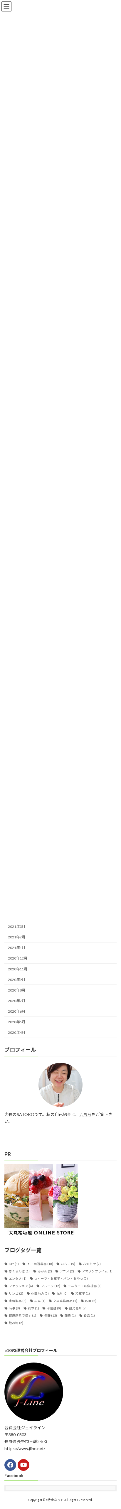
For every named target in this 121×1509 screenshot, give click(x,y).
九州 (62, 1293)
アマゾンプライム (97, 1271)
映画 (90, 1300)
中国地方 (40, 1293)
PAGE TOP (112, 1458)
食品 (89, 1315)
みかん (45, 1271)
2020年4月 (16, 1032)
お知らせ (92, 1263)
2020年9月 (16, 979)
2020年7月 (16, 1001)
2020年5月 (16, 1022)
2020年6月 (16, 1011)
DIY (14, 1263)
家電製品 (17, 1300)
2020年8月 (16, 990)
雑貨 (70, 1315)
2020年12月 (17, 958)
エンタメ (17, 1278)
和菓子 (82, 1293)
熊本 (33, 1308)
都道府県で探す (22, 1315)
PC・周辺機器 (40, 1263)
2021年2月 (16, 937)
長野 (50, 1315)
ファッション (21, 1286)
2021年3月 (16, 926)
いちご (68, 1263)
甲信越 (54, 1308)
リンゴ (16, 1293)
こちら (85, 1114)
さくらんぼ (19, 1271)
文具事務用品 (65, 1300)
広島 (40, 1300)
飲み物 (16, 1323)
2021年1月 (16, 947)
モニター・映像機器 (85, 1286)
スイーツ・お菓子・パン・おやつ (61, 1278)
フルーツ (50, 1286)
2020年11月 (17, 969)
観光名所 (78, 1308)
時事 (14, 1308)
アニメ (67, 1271)
